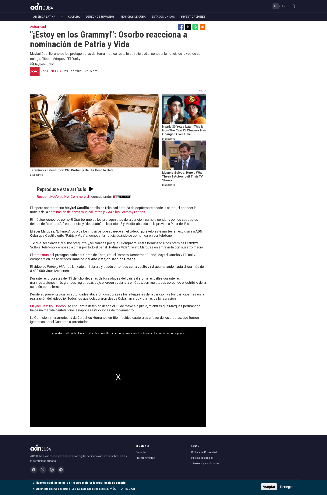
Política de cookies (202, 457)
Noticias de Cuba (133, 16)
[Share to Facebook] (181, 27)
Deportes (141, 452)
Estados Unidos (163, 16)
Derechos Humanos (100, 16)
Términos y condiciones (205, 463)
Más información (122, 488)
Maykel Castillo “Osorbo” (48, 306)
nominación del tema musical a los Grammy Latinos (97, 212)
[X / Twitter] (42, 469)
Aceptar (269, 487)
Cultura (74, 16)
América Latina (44, 16)
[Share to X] (188, 27)
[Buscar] (293, 6)
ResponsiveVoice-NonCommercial (63, 197)
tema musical (43, 255)
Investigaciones (193, 16)
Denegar (286, 487)
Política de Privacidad (204, 452)
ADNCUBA (54, 71)
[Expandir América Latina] (61, 17)
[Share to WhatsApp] (195, 27)
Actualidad (38, 27)
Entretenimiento (145, 457)
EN (283, 6)
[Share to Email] (202, 27)
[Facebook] (33, 469)
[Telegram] (61, 469)
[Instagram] (51, 469)
